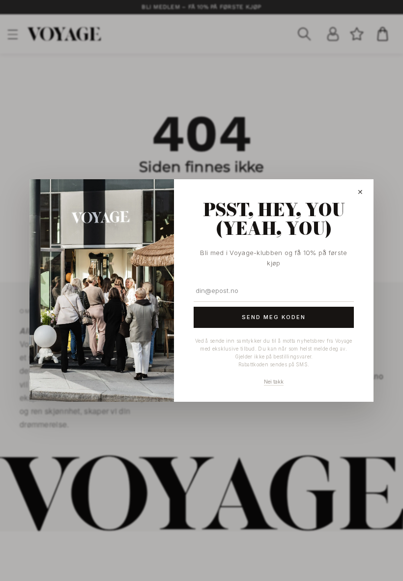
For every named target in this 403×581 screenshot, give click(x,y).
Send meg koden (274, 317)
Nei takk (274, 381)
